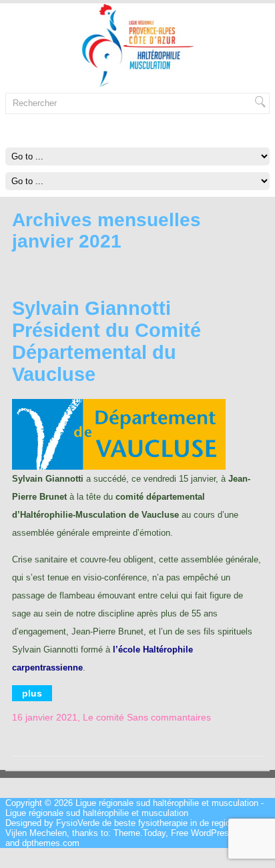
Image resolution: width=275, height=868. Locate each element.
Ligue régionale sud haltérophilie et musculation (166, 803)
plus (32, 693)
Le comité (103, 717)
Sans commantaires (169, 717)
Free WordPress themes (218, 833)
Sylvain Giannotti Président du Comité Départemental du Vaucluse (106, 341)
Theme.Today (139, 833)
